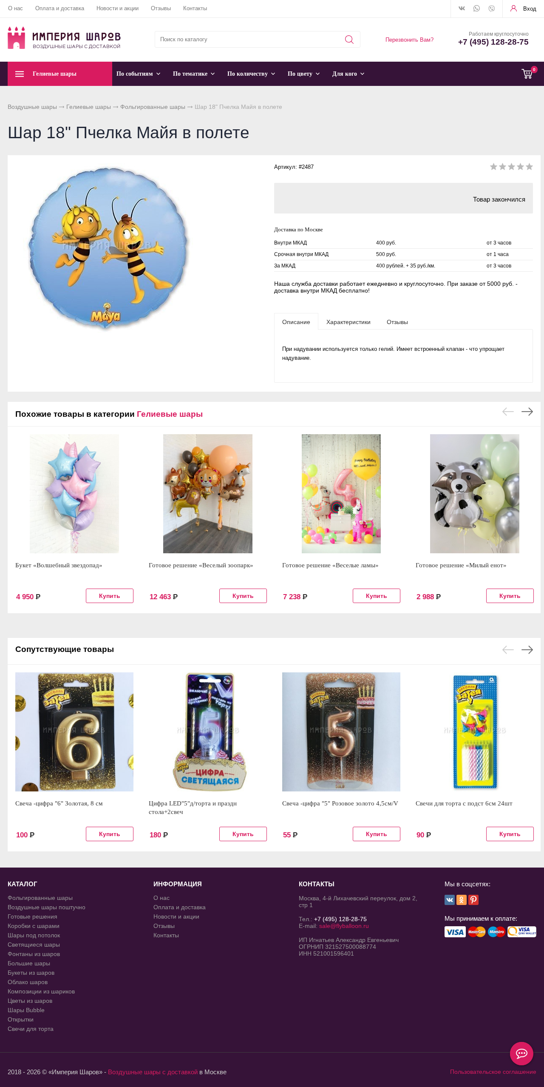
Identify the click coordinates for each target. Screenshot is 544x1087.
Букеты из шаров (31, 972)
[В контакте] (461, 9)
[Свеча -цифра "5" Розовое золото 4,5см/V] (341, 731)
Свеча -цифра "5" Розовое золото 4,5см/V (340, 803)
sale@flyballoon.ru (344, 925)
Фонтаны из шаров (34, 953)
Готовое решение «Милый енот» (461, 565)
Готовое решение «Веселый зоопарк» (201, 565)
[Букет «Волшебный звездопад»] (74, 493)
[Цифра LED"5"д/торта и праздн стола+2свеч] (208, 731)
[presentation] (296, 321)
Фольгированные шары (152, 106)
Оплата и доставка (59, 8)
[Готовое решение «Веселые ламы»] (341, 493)
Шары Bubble (26, 1010)
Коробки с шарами (34, 925)
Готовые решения (32, 916)
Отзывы (161, 8)
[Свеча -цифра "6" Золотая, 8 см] (74, 731)
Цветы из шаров (30, 1000)
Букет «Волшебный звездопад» (58, 565)
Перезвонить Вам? (409, 40)
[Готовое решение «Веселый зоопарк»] (208, 493)
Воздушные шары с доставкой (153, 1072)
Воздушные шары (32, 106)
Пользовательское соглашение (493, 1071)
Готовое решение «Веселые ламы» (330, 565)
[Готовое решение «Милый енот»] (475, 493)
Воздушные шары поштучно (46, 907)
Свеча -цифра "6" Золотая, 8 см (59, 803)
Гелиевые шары (88, 106)
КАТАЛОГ (22, 884)
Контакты (195, 8)
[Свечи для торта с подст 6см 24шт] (475, 731)
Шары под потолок (34, 935)
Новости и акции (117, 8)
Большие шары (29, 963)
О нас (15, 8)
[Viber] (491, 9)
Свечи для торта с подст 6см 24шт (464, 803)
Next (527, 411)
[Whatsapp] (476, 9)
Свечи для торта (31, 1028)
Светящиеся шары (34, 944)
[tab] (296, 321)
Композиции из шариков (41, 991)
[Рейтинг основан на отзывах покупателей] (511, 168)
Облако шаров (28, 982)
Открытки (21, 1019)
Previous (508, 411)
